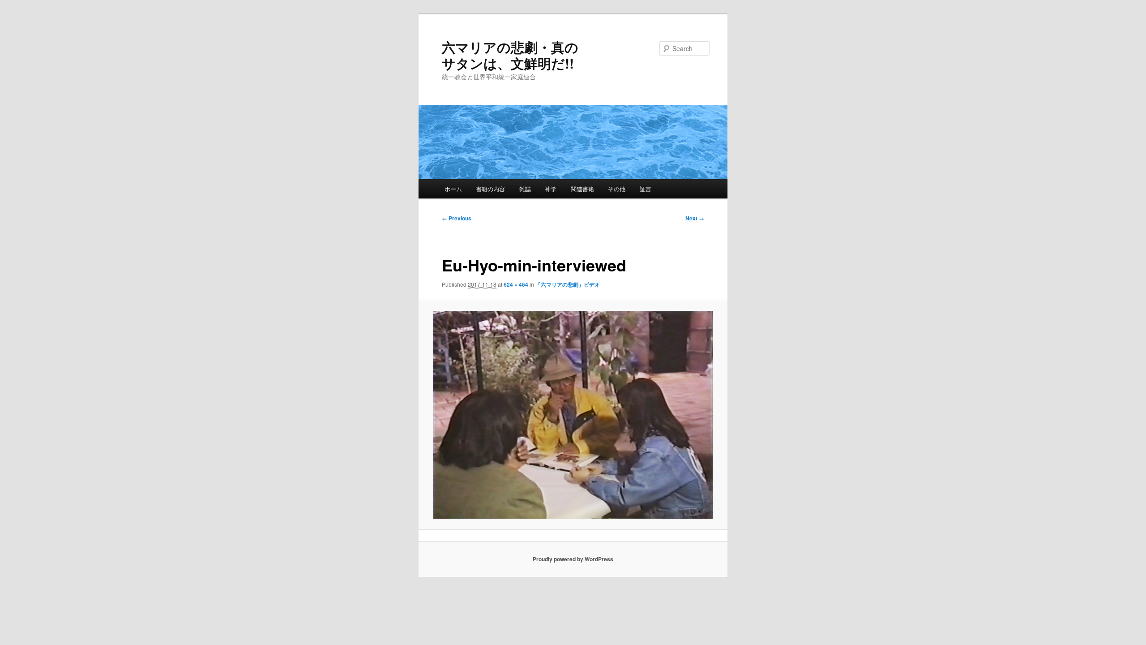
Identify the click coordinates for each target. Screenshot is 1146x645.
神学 (550, 189)
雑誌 (525, 189)
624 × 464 (516, 284)
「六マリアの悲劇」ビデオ (567, 284)
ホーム (453, 189)
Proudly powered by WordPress (573, 559)
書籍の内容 (490, 189)
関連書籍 (582, 189)
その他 (616, 189)
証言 (645, 189)
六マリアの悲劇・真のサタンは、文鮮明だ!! (510, 55)
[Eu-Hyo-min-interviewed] (573, 415)
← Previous (456, 218)
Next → (694, 218)
